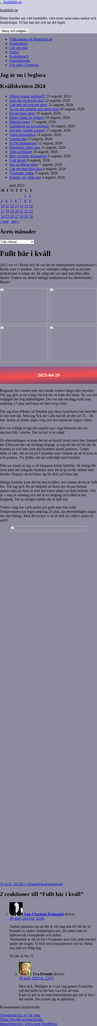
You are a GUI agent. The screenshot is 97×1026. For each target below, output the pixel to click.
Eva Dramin (30, 884)
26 (12, 216)
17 (2, 211)
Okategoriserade (51, 884)
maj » (15, 221)
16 (31, 206)
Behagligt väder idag (24, 147)
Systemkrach (18, 56)
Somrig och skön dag (25, 177)
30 (31, 216)
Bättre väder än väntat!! (26, 118)
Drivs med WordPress (41, 1024)
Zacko (14, 52)
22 (26, 211)
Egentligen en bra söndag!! (29, 126)
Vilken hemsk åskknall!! (27, 96)
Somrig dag (18, 139)
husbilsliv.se (9, 10)
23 (31, 211)
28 (21, 216)
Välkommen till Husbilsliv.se (30, 39)
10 (2, 206)
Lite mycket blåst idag (25, 169)
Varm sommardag (22, 135)
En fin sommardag (23, 143)
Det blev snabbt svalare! (27, 130)
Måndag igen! (19, 122)
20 (17, 211)
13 (17, 206)
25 (7, 216)
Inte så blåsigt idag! (23, 164)
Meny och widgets (14, 31)
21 (21, 211)
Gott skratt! (17, 160)
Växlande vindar (21, 173)
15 (26, 206)
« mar (4, 221)
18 (7, 211)
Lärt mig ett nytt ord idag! (28, 105)
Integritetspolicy (12, 1024)
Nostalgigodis (19, 61)
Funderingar (18, 44)
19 (12, 211)
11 (7, 206)
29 (26, 216)
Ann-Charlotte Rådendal (44, 914)
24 (2, 216)
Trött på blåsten (20, 152)
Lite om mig (18, 48)
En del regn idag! (22, 113)
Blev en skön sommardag (28, 156)
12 (12, 206)
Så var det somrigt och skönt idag (34, 109)
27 (17, 216)
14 (21, 206)
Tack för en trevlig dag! (26, 100)
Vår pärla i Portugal (24, 65)
